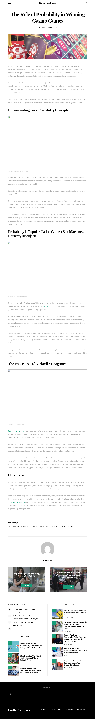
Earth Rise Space (47, 2)
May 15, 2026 (68, 667)
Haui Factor (42, 27)
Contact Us (82, 710)
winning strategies (17, 529)
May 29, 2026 (68, 655)
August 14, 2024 (52, 27)
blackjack (46, 306)
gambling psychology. (29, 526)
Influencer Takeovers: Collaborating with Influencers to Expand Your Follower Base (31, 646)
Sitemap (69, 710)
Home (42, 710)
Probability (55, 526)
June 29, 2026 (68, 644)
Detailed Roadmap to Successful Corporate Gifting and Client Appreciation (30, 670)
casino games (14, 526)
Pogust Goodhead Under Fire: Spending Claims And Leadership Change (75, 663)
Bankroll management (16, 431)
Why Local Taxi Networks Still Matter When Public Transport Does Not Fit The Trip (75, 625)
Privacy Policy (55, 710)
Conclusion (17, 629)
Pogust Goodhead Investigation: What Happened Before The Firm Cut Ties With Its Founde (75, 638)
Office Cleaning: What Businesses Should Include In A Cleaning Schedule (75, 651)
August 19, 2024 (73, 581)
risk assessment (68, 526)
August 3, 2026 (68, 617)
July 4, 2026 (67, 631)
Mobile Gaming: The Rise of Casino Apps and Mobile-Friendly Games (30, 658)
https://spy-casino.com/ (16, 502)
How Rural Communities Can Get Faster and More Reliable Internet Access (75, 613)
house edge (44, 526)
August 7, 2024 (31, 580)
